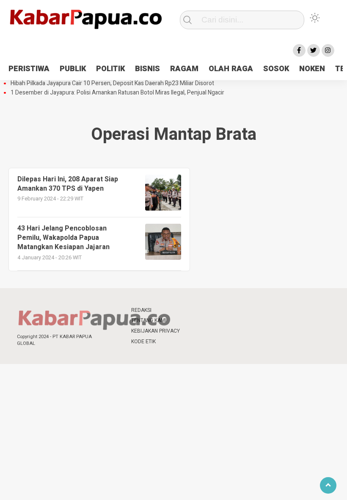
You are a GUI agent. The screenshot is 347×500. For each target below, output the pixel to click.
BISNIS (147, 69)
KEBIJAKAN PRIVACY (155, 331)
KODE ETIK (143, 341)
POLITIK (110, 69)
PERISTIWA (29, 69)
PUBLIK (73, 69)
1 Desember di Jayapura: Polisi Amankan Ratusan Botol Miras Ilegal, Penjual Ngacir (117, 93)
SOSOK (276, 69)
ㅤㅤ (194, 310)
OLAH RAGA (231, 69)
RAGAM (184, 69)
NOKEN (312, 69)
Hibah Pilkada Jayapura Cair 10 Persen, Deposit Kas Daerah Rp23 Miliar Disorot (112, 83)
